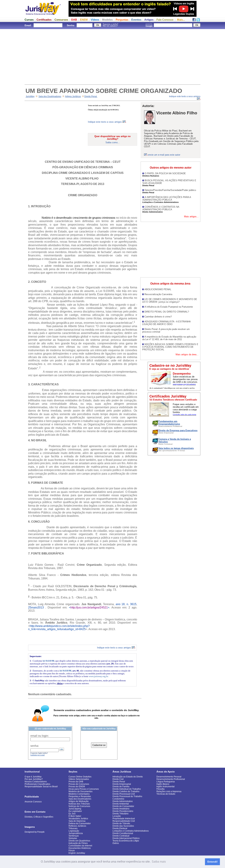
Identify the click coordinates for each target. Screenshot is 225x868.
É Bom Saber (75, 816)
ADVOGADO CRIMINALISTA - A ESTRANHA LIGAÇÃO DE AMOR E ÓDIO (166, 323)
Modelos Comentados (79, 794)
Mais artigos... (191, 216)
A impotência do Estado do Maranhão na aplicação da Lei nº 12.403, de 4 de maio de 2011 (169, 338)
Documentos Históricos (80, 848)
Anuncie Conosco (33, 801)
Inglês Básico (162, 784)
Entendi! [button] (212, 861)
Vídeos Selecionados (79, 779)
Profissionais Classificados (37, 784)
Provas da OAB (76, 781)
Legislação (74, 831)
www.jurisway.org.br (98, 676)
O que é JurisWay (33, 776)
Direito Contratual (120, 836)
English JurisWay (77, 853)
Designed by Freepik (34, 832)
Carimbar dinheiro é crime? (158, 316)
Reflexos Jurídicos (77, 826)
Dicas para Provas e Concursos (84, 789)
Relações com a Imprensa (168, 791)
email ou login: (39, 735)
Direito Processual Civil (123, 794)
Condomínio (118, 799)
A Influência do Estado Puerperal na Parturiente (168, 306)
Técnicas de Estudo (165, 794)
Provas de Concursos (79, 784)
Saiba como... (112, 142)
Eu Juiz (72, 813)
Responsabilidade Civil (123, 821)
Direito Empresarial (121, 784)
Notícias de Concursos (79, 806)
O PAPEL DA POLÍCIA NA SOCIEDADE (165, 173)
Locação (116, 816)
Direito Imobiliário (120, 808)
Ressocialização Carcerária (158, 294)
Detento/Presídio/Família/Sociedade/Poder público (170, 190)
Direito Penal (90, 96)
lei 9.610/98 (48, 660)
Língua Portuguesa (165, 781)
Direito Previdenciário (122, 811)
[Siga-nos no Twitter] (198, 20)
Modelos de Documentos (80, 791)
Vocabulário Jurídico (78, 818)
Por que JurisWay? (34, 779)
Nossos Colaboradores (36, 781)
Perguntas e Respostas (80, 796)
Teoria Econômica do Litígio (125, 840)
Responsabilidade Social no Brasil (41, 786)
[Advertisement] (112, 56)
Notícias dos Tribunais (79, 804)
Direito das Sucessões (123, 826)
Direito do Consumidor (123, 806)
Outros (115, 843)
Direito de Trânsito (121, 823)
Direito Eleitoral (119, 828)
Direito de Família (120, 786)
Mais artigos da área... (187, 354)
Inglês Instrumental (165, 786)
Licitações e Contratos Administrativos (130, 831)
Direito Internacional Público (126, 838)
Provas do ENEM (77, 786)
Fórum (72, 850)
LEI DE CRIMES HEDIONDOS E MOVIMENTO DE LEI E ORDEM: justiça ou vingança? (169, 300)
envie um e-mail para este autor (164, 154)
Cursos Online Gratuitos (80, 776)
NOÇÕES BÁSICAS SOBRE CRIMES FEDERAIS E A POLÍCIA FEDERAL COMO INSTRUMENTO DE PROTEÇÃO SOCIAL (170, 347)
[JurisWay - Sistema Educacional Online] (43, 15)
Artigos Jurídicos (73, 96)
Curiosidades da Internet (80, 845)
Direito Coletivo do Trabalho (125, 791)
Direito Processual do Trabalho (127, 796)
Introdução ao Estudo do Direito (127, 776)
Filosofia (160, 789)
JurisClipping (75, 808)
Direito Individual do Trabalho (126, 789)
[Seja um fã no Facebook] (194, 20)
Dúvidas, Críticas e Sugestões (39, 817)
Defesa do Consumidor (80, 823)
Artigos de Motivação (79, 801)
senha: (34, 745)
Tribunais (73, 828)
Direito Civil (118, 779)
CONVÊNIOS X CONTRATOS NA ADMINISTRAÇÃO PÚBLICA (160, 208)
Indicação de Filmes (78, 843)
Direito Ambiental (120, 804)
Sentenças (74, 836)
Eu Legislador (75, 811)
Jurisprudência (76, 833)
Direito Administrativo (122, 801)
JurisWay (30, 96)
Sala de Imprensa (77, 821)
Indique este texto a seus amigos (105, 122)
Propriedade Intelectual (123, 818)
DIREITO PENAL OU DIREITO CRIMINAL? (166, 311)
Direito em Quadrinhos (79, 840)
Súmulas (73, 838)
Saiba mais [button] (159, 861)
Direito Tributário (120, 813)
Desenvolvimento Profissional (170, 779)
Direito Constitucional (122, 833)
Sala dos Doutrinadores (49, 96)
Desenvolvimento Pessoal (168, 776)
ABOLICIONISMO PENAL (157, 289)
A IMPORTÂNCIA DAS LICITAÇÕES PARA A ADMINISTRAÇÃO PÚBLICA (166, 198)
